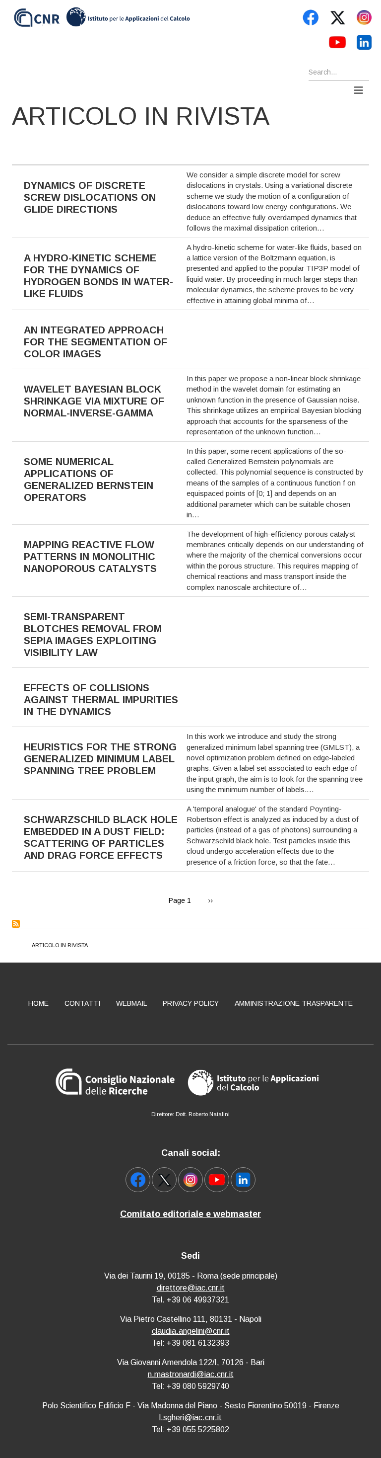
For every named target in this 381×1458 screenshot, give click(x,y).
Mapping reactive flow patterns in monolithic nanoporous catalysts (90, 556)
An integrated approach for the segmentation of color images (95, 341)
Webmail (131, 1003)
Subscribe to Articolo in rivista (16, 924)
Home (38, 1003)
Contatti (82, 1003)
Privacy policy (191, 1003)
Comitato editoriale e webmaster (190, 1214)
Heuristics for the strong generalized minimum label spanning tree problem (100, 758)
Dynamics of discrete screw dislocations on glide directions (90, 197)
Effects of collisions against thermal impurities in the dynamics (101, 699)
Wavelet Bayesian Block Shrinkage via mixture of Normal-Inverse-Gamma (94, 401)
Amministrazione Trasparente (294, 1003)
